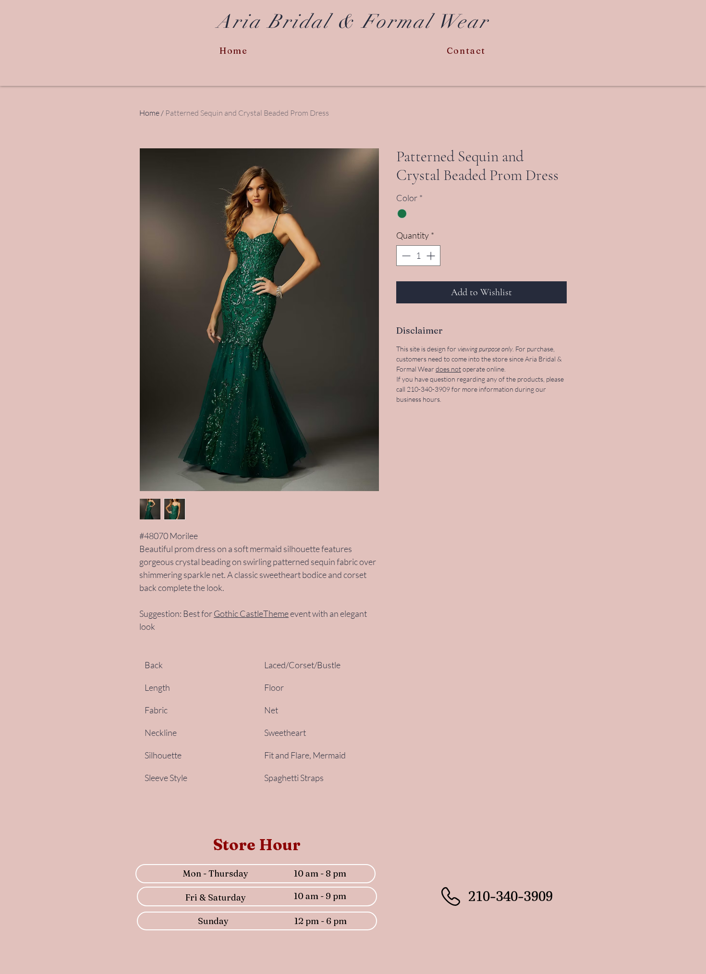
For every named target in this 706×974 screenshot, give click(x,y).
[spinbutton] (418, 255)
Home (149, 113)
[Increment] (431, 255)
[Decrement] (405, 255)
